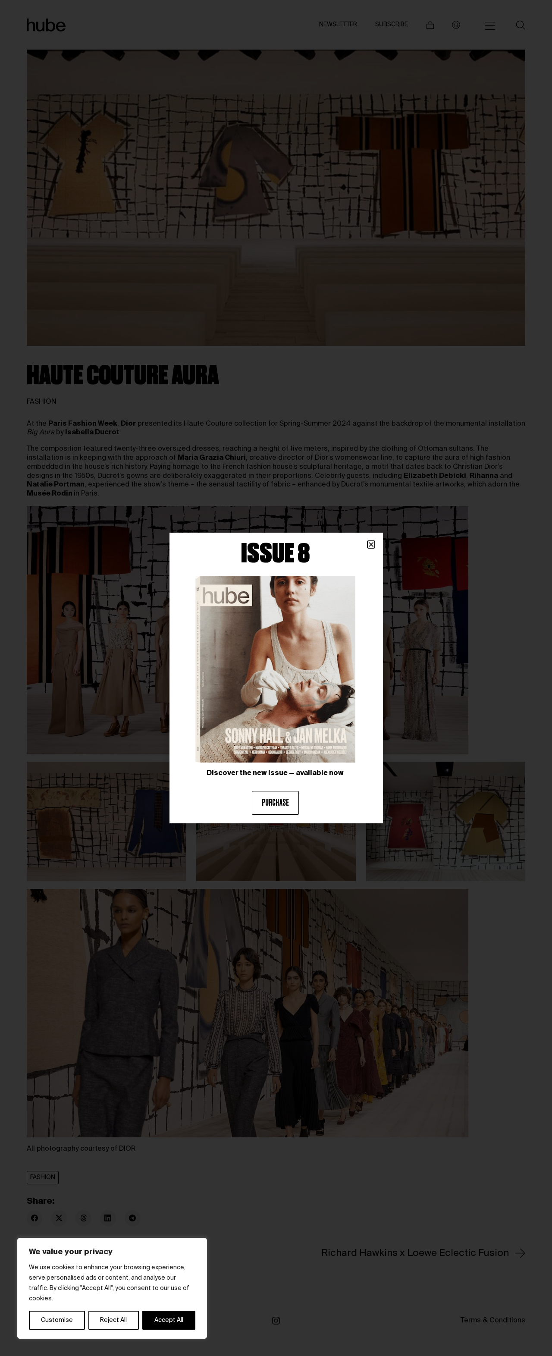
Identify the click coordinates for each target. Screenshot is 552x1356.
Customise (57, 1320)
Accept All (168, 1320)
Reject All (113, 1320)
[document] (276, 678)
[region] (112, 1288)
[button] (371, 544)
